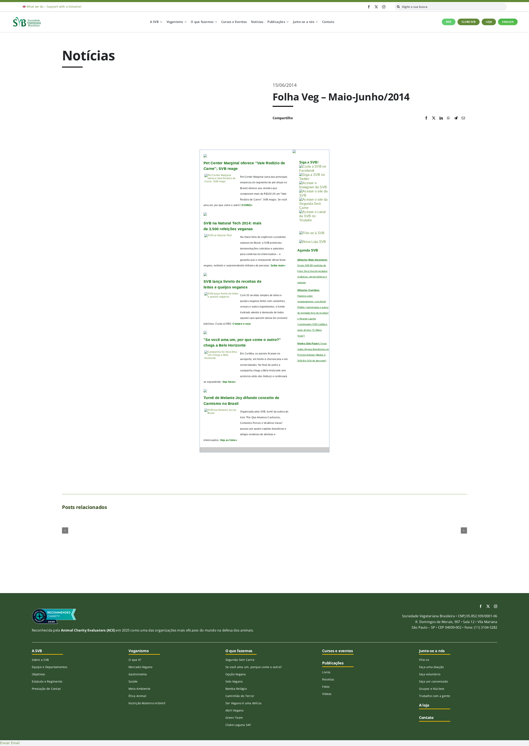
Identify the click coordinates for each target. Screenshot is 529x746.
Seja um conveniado (433, 681)
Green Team (234, 718)
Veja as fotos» (228, 440)
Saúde (133, 681)
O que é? (135, 660)
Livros (326, 672)
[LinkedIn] (441, 118)
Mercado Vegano (140, 667)
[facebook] (369, 6)
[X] (433, 118)
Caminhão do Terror (239, 696)
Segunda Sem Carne (239, 660)
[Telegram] (456, 118)
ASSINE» (247, 205)
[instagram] (383, 6)
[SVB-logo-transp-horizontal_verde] (27, 18)
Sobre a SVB (40, 660)
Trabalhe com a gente (434, 696)
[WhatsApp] (448, 118)
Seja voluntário (430, 674)
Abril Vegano (234, 710)
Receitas (328, 679)
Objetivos (38, 674)
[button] (65, 530)
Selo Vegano (234, 681)
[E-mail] (463, 118)
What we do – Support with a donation (54, 6)
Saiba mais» (278, 265)
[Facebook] (426, 118)
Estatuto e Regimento (47, 681)
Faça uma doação (431, 667)
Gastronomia (138, 674)
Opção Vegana (235, 674)
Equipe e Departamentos (49, 667)
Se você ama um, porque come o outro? (253, 667)
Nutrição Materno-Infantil (147, 703)
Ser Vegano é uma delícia (243, 703)
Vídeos (326, 694)
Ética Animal (137, 696)
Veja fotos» (229, 381)
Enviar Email (10, 743)
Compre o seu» (241, 323)
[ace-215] (54, 610)
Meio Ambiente (139, 689)
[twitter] (376, 6)
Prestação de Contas (46, 689)
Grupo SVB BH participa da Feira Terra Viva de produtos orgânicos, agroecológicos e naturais (312, 271)
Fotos (326, 687)
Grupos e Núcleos (431, 689)
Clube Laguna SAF (238, 725)
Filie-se (424, 660)
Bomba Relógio (236, 689)
